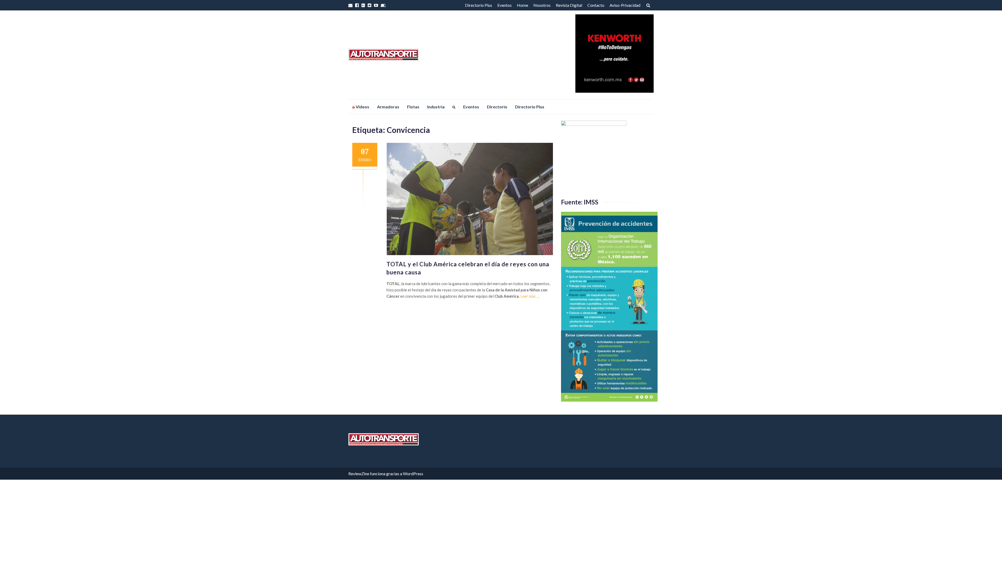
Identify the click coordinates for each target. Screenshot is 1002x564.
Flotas (413, 106)
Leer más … (529, 296)
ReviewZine (358, 473)
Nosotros (542, 5)
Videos (362, 106)
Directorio (497, 106)
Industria (436, 106)
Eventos (504, 5)
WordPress (413, 473)
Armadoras (388, 106)
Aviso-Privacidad (625, 5)
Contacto (595, 5)
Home (522, 5)
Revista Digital (569, 5)
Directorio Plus (478, 5)
